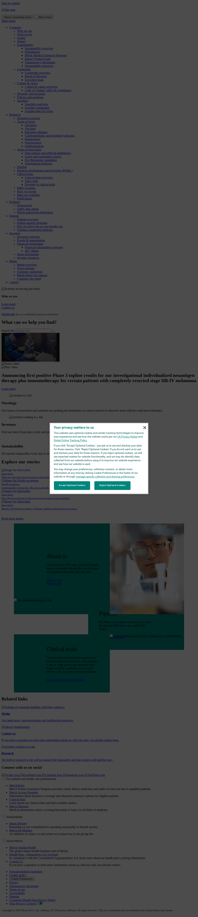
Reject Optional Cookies (112, 485)
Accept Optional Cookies (72, 485)
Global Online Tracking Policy (70, 441)
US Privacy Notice (127, 437)
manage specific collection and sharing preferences (105, 477)
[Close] (144, 427)
